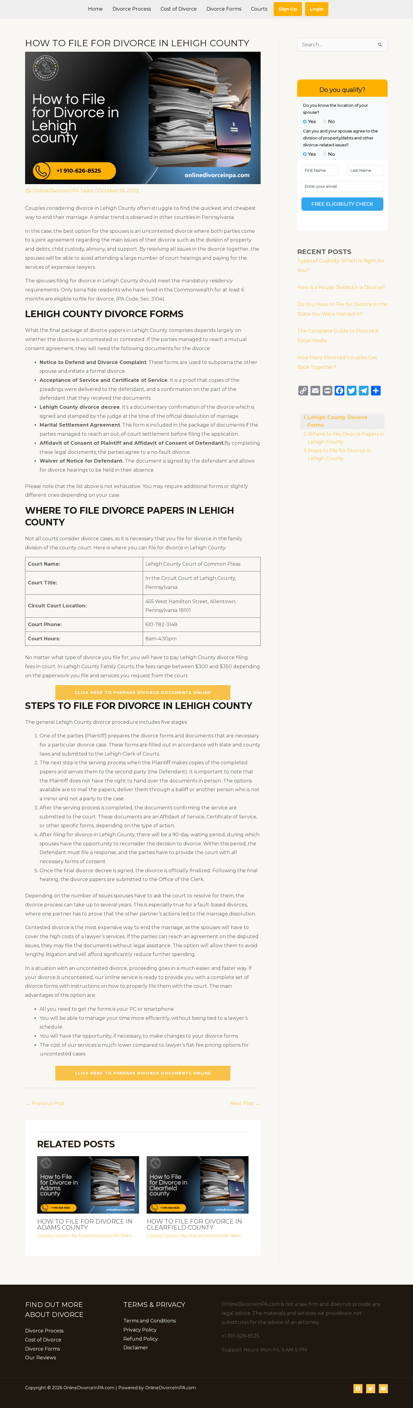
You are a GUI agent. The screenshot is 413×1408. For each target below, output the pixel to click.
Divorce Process (44, 1331)
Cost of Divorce (43, 1340)
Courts (259, 9)
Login (317, 9)
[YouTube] (383, 1388)
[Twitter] (370, 1388)
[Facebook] (358, 1388)
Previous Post (45, 1103)
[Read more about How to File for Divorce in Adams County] (88, 1184)
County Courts (52, 1235)
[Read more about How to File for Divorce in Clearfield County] (198, 1184)
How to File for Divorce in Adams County (84, 1224)
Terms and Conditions (149, 1321)
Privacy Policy (140, 1330)
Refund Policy (140, 1339)
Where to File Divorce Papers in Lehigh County (346, 438)
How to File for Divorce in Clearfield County (194, 1224)
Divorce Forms (42, 1349)
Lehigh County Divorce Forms (337, 421)
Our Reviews (40, 1358)
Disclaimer (135, 1348)
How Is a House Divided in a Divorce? (341, 287)
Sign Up (287, 9)
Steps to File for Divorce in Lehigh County (339, 454)
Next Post (245, 1103)
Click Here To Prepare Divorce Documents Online (143, 692)
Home (95, 9)
